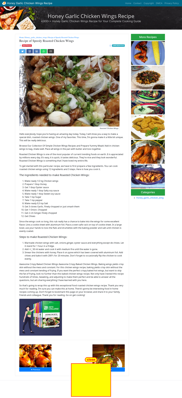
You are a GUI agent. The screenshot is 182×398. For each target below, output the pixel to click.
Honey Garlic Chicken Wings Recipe (29, 3)
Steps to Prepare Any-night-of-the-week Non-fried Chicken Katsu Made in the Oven (147, 126)
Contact (137, 3)
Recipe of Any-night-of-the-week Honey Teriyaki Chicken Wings (147, 175)
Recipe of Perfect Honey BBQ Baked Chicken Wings (35, 355)
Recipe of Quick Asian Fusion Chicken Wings (109, 355)
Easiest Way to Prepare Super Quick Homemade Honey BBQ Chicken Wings (146, 151)
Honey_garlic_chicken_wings (36, 37)
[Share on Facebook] (29, 51)
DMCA (159, 3)
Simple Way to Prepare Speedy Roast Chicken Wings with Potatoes (148, 76)
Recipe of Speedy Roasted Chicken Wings (63, 37)
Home (128, 3)
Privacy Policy (172, 3)
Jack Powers (27, 45)
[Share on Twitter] (22, 51)
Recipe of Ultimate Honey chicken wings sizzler (145, 101)
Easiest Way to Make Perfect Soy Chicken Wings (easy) (147, 52)
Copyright (149, 3)
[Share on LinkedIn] (36, 51)
